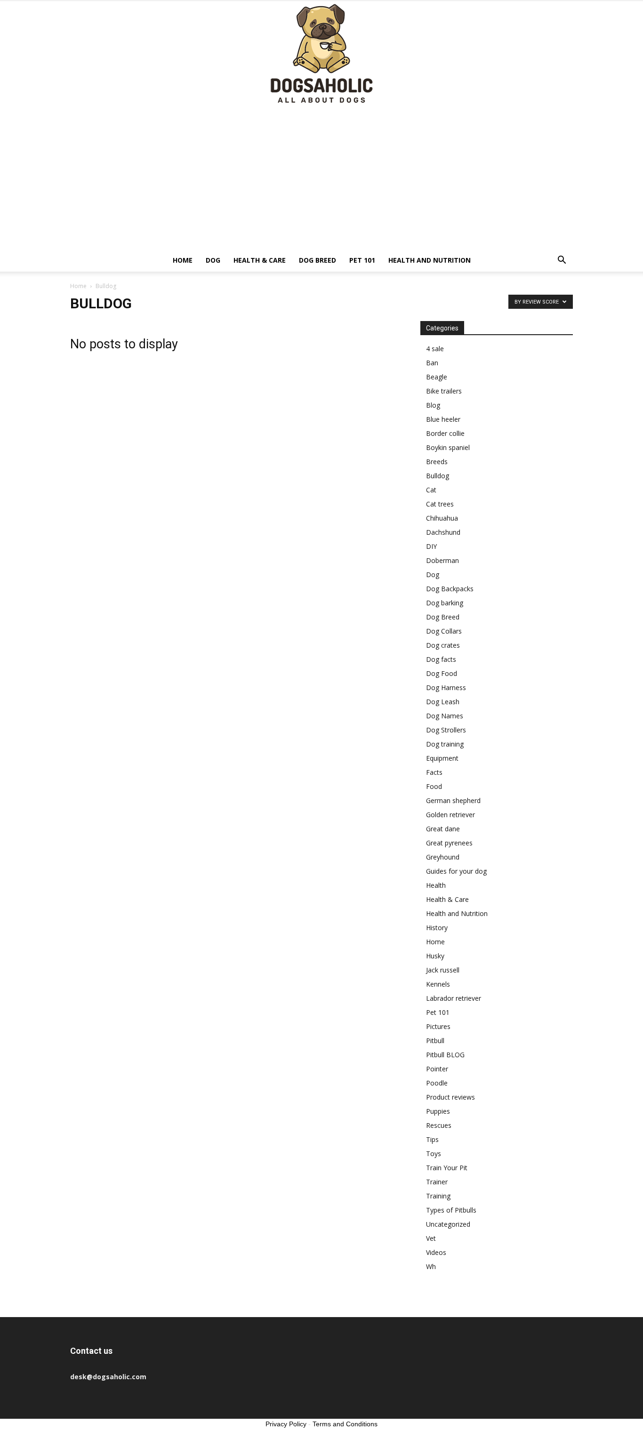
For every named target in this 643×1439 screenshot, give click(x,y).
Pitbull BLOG (445, 1054)
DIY (431, 546)
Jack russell (442, 969)
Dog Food (441, 673)
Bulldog (437, 475)
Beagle (436, 376)
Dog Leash (442, 701)
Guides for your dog (456, 871)
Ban (432, 362)
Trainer (437, 1181)
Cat (431, 489)
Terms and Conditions (345, 1424)
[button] (561, 261)
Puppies (438, 1111)
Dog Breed (317, 260)
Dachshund (443, 532)
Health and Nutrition (429, 260)
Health (436, 885)
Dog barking (444, 602)
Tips (432, 1139)
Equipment (442, 758)
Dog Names (444, 715)
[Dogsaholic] (321, 54)
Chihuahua (442, 518)
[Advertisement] (321, 178)
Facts (434, 772)
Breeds (437, 461)
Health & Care (259, 260)
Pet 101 (362, 260)
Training (438, 1195)
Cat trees (440, 503)
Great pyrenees (449, 842)
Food (434, 786)
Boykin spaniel (448, 447)
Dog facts (441, 659)
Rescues (438, 1125)
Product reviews (450, 1097)
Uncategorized (448, 1224)
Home (183, 260)
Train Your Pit (446, 1167)
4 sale (435, 348)
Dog (213, 260)
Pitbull (435, 1040)
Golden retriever (450, 814)
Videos (436, 1252)
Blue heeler (443, 419)
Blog (433, 405)
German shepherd (453, 800)
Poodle (437, 1082)
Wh (431, 1266)
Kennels (438, 984)
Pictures (438, 1026)
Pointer (437, 1068)
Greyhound (442, 856)
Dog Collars (444, 631)
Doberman (442, 560)
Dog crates (443, 645)
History (437, 927)
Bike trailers (444, 390)
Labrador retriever (453, 998)
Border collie (445, 433)
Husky (435, 955)
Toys (433, 1153)
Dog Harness (446, 687)
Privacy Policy (285, 1424)
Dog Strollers (446, 729)
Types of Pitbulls (451, 1210)
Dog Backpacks (450, 588)
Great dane (443, 828)
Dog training (445, 744)
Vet (431, 1238)
